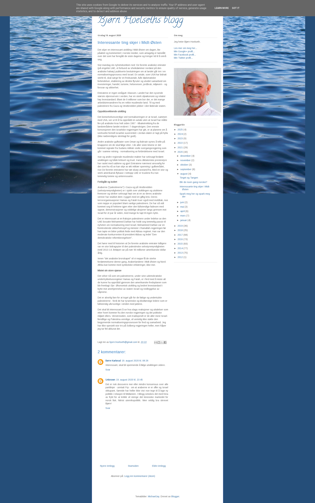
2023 (180, 138)
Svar (107, 369)
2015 (180, 243)
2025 (180, 129)
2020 (180, 152)
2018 (180, 230)
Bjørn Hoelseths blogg (140, 20)
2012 (180, 257)
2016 (180, 239)
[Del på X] (162, 342)
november (185, 160)
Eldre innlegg (159, 466)
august (184, 173)
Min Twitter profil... (183, 57)
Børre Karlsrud (113, 360)
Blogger (175, 496)
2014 (180, 248)
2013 (180, 252)
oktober (184, 164)
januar (184, 220)
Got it (236, 8)
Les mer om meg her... (185, 48)
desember (185, 156)
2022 (180, 143)
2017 (180, 235)
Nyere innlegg (107, 466)
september (186, 169)
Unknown (110, 379)
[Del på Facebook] (165, 342)
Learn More (222, 8)
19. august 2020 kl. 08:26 (135, 360)
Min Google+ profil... (184, 51)
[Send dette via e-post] (155, 342)
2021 (180, 147)
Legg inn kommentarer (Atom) (139, 476)
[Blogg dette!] (158, 342)
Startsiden (133, 466)
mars (183, 215)
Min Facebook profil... (185, 54)
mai (182, 206)
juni (182, 202)
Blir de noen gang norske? (193, 182)
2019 (180, 225)
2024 (180, 134)
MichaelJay (153, 496)
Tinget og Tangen (189, 177)
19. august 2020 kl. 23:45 (129, 379)
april (182, 211)
